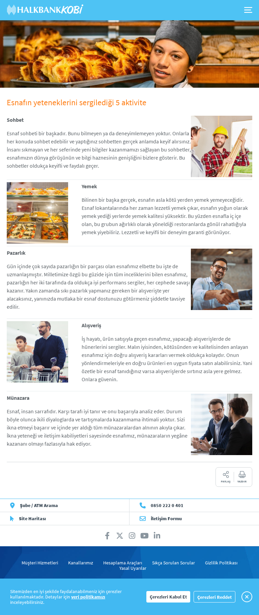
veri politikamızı (88, 597)
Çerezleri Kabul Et (168, 597)
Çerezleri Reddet (214, 597)
